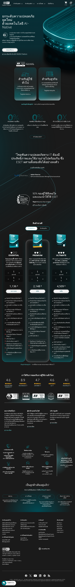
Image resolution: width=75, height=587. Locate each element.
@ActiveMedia (8, 562)
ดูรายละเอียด (7, 430)
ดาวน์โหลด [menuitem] (40, 3)
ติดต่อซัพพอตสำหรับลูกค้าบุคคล (46, 534)
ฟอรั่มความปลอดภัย (43, 539)
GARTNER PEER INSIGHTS (8, 386)
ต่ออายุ (10, 496)
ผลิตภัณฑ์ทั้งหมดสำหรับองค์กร (27, 526)
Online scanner (6, 532)
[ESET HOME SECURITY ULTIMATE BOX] (61, 241)
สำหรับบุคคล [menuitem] (17, 3)
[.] (35, 576)
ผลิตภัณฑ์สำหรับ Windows (8, 524)
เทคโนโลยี (59, 528)
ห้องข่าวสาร (59, 526)
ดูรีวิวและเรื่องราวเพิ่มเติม (39, 205)
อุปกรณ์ (14, 274)
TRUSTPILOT (66, 385)
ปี (13, 281)
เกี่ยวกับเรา (59, 523)
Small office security (7, 528)
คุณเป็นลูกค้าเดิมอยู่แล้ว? (27, 104)
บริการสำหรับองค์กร (25, 528)
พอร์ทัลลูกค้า (43, 490)
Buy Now (14, 291)
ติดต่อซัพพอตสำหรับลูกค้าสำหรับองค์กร (46, 536)
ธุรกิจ (68, 504)
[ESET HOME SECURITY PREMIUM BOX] (37, 241)
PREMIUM (37, 255)
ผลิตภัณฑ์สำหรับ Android (8, 530)
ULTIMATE (61, 255)
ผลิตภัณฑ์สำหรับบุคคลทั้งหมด (9, 523)
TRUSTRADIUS (22, 385)
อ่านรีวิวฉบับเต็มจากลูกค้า (37, 167)
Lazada (4, 534)
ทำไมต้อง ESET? (37, 137)
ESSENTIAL (14, 255)
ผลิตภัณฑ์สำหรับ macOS (8, 526)
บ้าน (64, 504)
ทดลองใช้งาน (10, 50)
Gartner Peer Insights (44, 202)
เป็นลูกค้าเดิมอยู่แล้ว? (26, 364)
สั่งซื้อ (37, 291)
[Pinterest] (44, 576)
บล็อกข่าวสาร (60, 530)
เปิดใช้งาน (51, 3)
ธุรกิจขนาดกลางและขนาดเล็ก (27, 523)
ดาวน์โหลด (28, 496)
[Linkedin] (40, 576)
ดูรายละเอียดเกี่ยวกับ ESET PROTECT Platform (14, 54)
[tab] (31, 228)
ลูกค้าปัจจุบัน (42, 532)
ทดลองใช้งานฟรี (6, 540)
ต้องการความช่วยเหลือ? (65, 497)
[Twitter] (30, 576)
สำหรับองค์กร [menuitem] (29, 3)
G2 (51, 385)
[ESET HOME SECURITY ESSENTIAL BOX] (13, 241)
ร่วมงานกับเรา (60, 532)
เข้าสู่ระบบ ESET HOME (46, 497)
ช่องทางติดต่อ (5, 564)
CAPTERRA (36, 385)
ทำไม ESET (59, 524)
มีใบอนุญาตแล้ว (6, 541)
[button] (8, 273)
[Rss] (49, 576)
